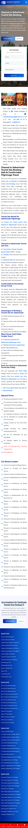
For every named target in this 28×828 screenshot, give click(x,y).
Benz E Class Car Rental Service (9, 694)
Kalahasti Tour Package (7, 788)
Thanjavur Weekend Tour (7, 814)
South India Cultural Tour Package (10, 800)
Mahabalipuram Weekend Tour (9, 805)
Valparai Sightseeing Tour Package (10, 768)
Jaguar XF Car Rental (6, 714)
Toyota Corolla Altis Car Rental (9, 645)
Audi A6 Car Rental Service (8, 688)
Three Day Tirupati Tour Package (10, 783)
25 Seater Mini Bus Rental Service (10, 751)
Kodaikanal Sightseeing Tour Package (11, 757)
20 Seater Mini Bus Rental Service (10, 748)
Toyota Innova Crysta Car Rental (9, 642)
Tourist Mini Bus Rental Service (9, 743)
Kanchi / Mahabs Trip (6, 668)
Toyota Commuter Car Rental (9, 659)
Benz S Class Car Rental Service (9, 697)
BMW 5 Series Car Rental (8, 717)
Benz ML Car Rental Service (8, 700)
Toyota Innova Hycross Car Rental (10, 651)
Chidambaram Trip (6, 676)
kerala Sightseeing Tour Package (10, 762)
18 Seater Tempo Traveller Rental (10, 740)
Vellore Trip (4, 671)
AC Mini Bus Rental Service (8, 745)
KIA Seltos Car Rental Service (9, 702)
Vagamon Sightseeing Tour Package (10, 765)
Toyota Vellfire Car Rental (8, 654)
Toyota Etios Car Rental (7, 637)
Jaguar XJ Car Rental (6, 711)
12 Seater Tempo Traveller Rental (10, 734)
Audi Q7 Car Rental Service (8, 691)
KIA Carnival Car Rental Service (9, 708)
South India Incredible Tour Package (10, 794)
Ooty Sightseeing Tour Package (9, 760)
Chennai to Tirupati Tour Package (10, 786)
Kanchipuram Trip (6, 662)
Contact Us (19, 38)
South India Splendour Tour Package (10, 797)
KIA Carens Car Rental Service (9, 705)
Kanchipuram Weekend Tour (8, 808)
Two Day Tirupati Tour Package (9, 780)
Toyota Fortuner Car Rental (8, 656)
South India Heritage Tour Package (10, 803)
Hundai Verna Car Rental (7, 722)
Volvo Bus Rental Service (7, 754)
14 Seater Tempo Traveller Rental (10, 737)
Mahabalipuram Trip (6, 665)
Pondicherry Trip (5, 674)
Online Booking (8, 38)
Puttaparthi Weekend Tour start (9, 811)
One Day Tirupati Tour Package (9, 777)
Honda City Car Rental (7, 719)
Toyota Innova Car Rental (8, 639)
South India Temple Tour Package (10, 791)
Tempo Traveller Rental (7, 731)
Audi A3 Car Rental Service (8, 685)
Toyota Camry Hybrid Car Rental (10, 648)
